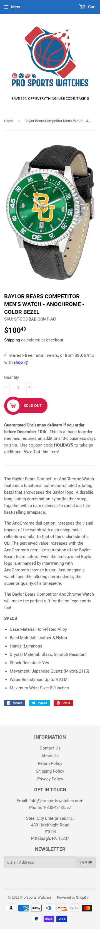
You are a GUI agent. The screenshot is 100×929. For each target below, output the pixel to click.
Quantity (11, 377)
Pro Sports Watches (36, 897)
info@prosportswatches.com (56, 800)
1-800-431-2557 (57, 807)
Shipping (12, 340)
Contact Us (50, 748)
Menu (16, 6)
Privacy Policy (50, 779)
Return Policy (50, 763)
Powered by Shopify (72, 897)
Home (9, 121)
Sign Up (85, 862)
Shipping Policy (50, 771)
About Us (50, 755)
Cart (91, 6)
